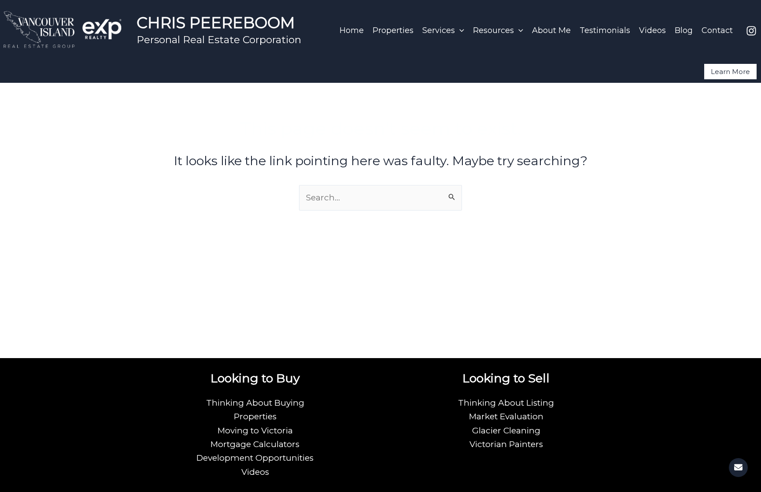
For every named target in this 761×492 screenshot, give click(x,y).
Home (352, 30)
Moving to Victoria (255, 430)
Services (438, 30)
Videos (652, 30)
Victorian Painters (506, 444)
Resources (493, 30)
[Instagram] (751, 31)
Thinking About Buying (255, 403)
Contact (717, 30)
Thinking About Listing (506, 403)
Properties (393, 30)
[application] (459, 30)
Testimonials (605, 30)
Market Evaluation (506, 416)
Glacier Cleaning (506, 430)
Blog (684, 30)
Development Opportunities (255, 458)
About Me (551, 30)
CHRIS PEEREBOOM (216, 22)
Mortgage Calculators (255, 444)
